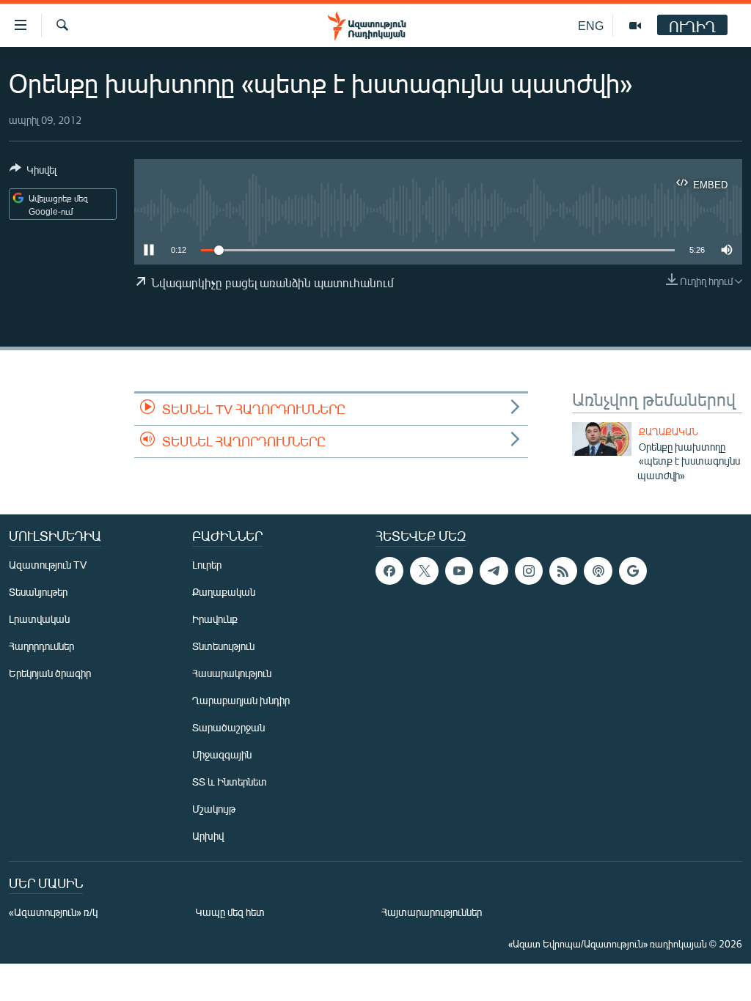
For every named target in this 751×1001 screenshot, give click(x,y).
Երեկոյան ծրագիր (50, 673)
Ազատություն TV (48, 564)
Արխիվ (208, 836)
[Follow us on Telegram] (494, 571)
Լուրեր (206, 564)
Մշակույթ (213, 808)
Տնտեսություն (223, 646)
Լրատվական (39, 619)
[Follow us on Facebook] (389, 571)
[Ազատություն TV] (635, 26)
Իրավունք (215, 619)
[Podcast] (598, 571)
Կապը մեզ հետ (230, 912)
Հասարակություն (231, 673)
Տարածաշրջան (228, 727)
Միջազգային (222, 754)
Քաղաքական (668, 431)
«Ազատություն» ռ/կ (53, 912)
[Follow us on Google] (633, 571)
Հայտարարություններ (431, 912)
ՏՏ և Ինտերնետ (229, 781)
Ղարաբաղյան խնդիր (241, 700)
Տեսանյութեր (38, 592)
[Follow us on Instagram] (529, 571)
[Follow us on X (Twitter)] (424, 571)
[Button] (33, 172)
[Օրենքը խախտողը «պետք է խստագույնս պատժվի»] (601, 439)
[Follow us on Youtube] (459, 571)
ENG (591, 25)
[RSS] (563, 571)
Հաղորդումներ (41, 646)
